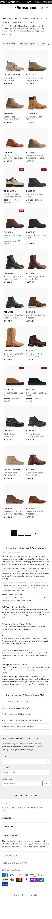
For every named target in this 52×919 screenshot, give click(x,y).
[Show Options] (47, 761)
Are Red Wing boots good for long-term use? (16, 714)
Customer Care (36, 807)
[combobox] (24, 761)
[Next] (49, 44)
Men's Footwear (15, 19)
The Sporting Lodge (29, 895)
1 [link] (13, 533)
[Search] (42, 8)
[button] (4, 8)
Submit (46, 783)
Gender (4, 757)
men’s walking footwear (39, 588)
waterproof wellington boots (14, 590)
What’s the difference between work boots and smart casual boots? (23, 720)
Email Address (7, 779)
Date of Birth (6, 768)
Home (4, 19)
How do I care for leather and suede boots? (15, 708)
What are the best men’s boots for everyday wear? (17, 702)
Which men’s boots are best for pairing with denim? (18, 726)
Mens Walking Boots (29, 44)
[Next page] (35, 533)
